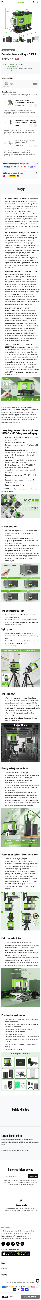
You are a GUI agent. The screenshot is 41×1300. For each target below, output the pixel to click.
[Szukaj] (33, 2)
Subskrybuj (33, 1176)
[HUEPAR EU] (20, 2)
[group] (20, 24)
